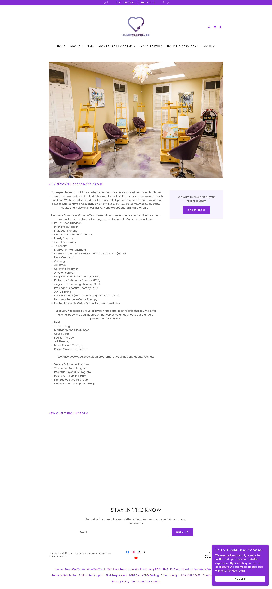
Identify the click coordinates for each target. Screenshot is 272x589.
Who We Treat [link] (96, 569)
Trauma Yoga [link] (169, 575)
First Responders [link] (116, 575)
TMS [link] (91, 46)
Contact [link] (208, 575)
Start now (196, 210)
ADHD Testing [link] (151, 46)
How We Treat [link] (138, 569)
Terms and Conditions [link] (146, 581)
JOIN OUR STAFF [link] (190, 575)
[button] (220, 27)
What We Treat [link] (117, 569)
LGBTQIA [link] (134, 575)
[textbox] (123, 532)
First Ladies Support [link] (91, 575)
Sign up (182, 532)
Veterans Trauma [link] (205, 569)
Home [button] (59, 569)
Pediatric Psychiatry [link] (64, 575)
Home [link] (61, 46)
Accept (240, 578)
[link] (136, 27)
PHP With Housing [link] (181, 569)
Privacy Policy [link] (120, 581)
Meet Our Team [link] (75, 569)
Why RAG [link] (155, 569)
